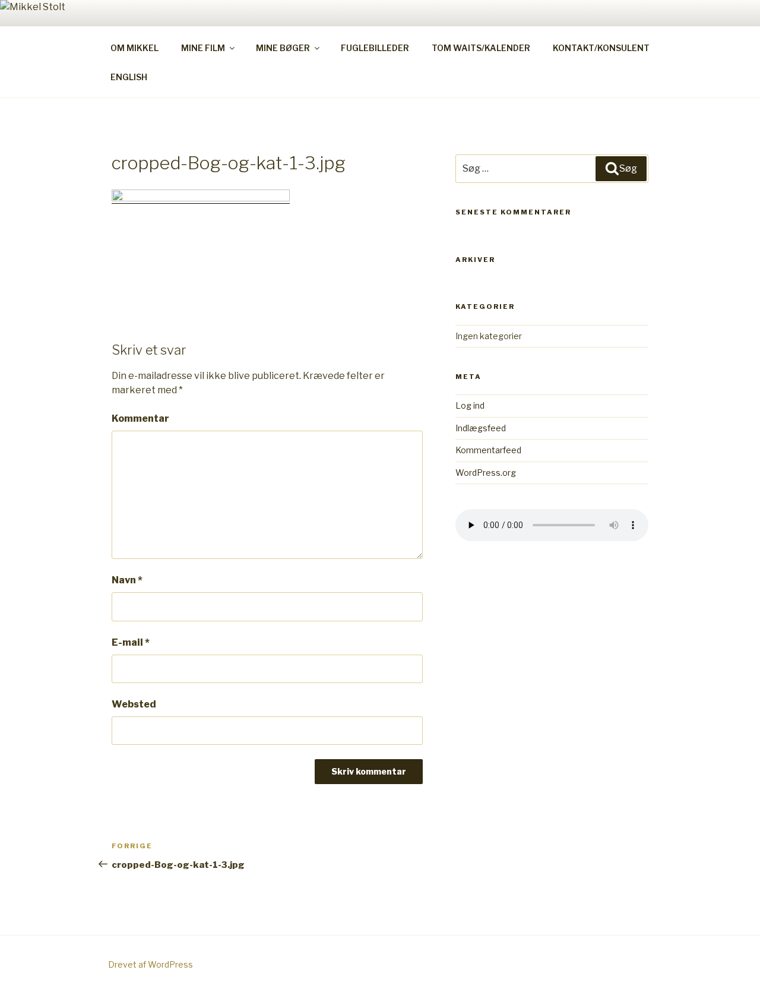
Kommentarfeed (488, 450)
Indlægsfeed (480, 428)
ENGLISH (128, 77)
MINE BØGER (283, 48)
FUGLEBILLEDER (375, 48)
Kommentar (140, 418)
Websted (134, 704)
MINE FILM (203, 48)
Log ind (469, 405)
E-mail (131, 642)
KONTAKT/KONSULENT (601, 48)
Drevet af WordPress (150, 964)
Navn (127, 580)
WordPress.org (485, 472)
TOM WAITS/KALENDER (481, 48)
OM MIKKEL (134, 48)
